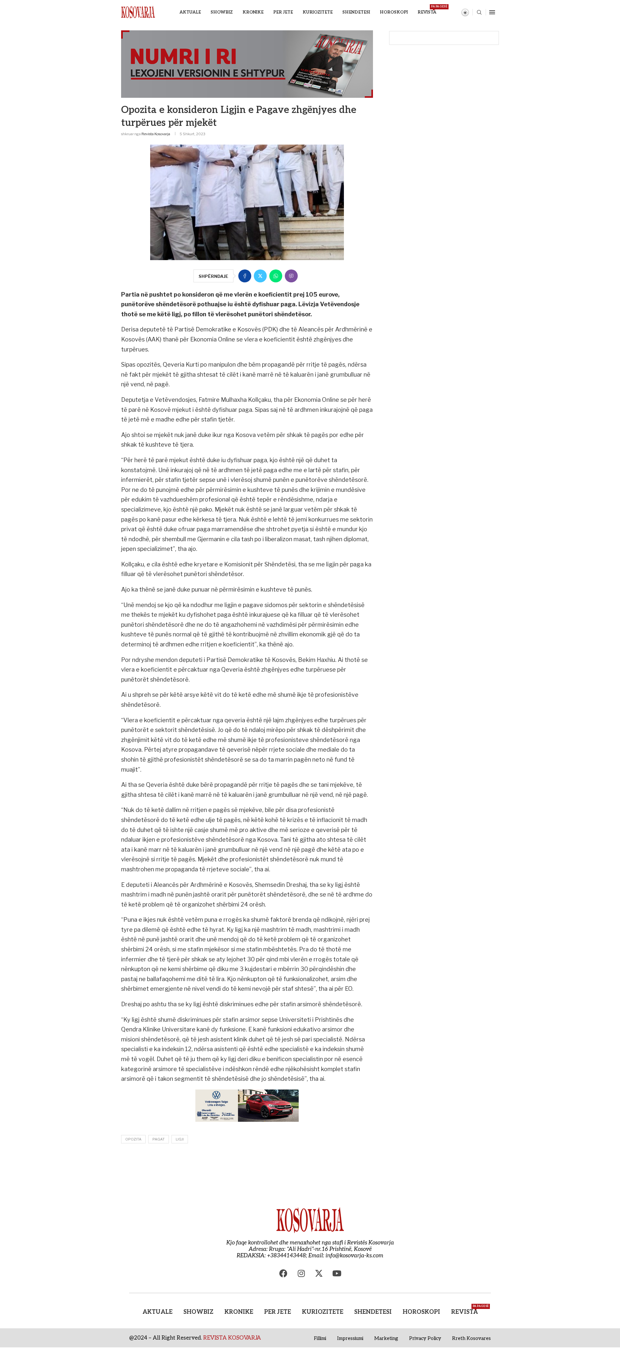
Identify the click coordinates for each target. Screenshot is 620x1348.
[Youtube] (337, 1273)
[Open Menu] (492, 12)
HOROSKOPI (394, 12)
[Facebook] (283, 1273)
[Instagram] (301, 1273)
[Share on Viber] (291, 275)
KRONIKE (253, 12)
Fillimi (320, 1338)
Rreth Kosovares (471, 1338)
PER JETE (283, 12)
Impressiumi (350, 1338)
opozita (133, 1139)
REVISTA (427, 10)
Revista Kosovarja (155, 134)
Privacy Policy (425, 1338)
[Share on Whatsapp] (275, 275)
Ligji (180, 1139)
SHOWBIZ (222, 12)
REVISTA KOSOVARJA (232, 1338)
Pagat (158, 1139)
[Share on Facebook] (244, 275)
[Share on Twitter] (260, 275)
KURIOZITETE (318, 12)
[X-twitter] (319, 1273)
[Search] (479, 12)
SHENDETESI (356, 12)
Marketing (386, 1338)
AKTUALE (190, 12)
